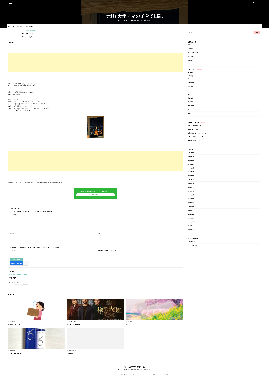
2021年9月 (191, 195)
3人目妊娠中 (191, 82)
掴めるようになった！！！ (195, 52)
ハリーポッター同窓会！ (74, 324)
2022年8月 (191, 152)
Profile (101, 374)
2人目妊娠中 (26, 30)
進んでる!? (191, 56)
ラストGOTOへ (28, 34)
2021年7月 (191, 202)
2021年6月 (191, 206)
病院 (189, 113)
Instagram (114, 374)
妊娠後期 (190, 102)
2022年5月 (191, 164)
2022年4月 (191, 168)
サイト (12, 240)
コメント (13, 214)
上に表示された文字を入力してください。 (106, 250)
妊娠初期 (190, 98)
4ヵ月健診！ (191, 48)
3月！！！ (129, 324)
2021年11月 (191, 187)
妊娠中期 (32, 30)
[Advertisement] (96, 62)
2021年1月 (191, 225)
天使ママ (190, 90)
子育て (190, 109)
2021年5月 (191, 210)
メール (98, 233)
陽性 (189, 140)
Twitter (107, 374)
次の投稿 (11, 271)
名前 (12, 233)
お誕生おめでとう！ (193, 133)
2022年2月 (191, 175)
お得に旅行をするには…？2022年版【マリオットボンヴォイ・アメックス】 (135, 374)
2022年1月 (191, 179)
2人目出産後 (191, 72)
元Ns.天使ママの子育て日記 (134, 16)
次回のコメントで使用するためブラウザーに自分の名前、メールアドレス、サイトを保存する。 (36, 247)
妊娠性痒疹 (25, 274)
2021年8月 (191, 198)
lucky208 (114, 199)
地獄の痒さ (13, 278)
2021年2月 (191, 222)
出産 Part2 (70, 353)
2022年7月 (191, 156)
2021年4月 (191, 214)
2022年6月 (191, 160)
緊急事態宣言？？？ (14, 324)
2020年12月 (191, 229)
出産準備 (190, 86)
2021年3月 (191, 218)
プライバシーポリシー (194, 245)
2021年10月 (191, 191)
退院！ (190, 125)
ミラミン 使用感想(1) (14, 353)
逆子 (189, 78)
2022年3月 (191, 171)
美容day (190, 60)
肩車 (189, 45)
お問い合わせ (191, 241)
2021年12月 (191, 183)
